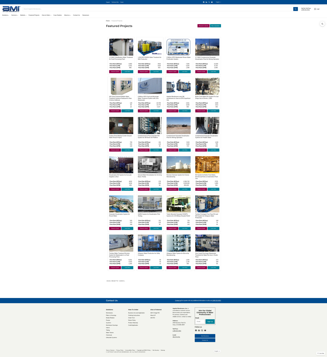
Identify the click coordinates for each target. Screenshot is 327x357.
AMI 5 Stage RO (155, 313)
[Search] (295, 9)
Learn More (127, 71)
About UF (153, 315)
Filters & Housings (111, 315)
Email (197, 318)
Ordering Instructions (134, 315)
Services (14, 15)
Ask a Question (215, 25)
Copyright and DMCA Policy (144, 350)
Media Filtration (110, 317)
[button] (322, 23)
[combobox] (158, 9)
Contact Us (76, 15)
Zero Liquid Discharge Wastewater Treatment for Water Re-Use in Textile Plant (206, 255)
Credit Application (133, 325)
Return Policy (132, 320)
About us (67, 15)
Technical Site (115, 2)
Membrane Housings (112, 325)
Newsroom (85, 15)
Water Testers (110, 332)
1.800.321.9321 (305, 9)
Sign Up (210, 321)
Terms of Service (110, 350)
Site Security (156, 350)
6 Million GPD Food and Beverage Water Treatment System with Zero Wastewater (148, 98)
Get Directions (205, 336)
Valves (108, 327)
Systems (108, 322)
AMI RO (152, 317)
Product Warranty (133, 322)
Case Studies (57, 15)
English (218, 2)
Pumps (108, 320)
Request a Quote (203, 25)
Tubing (108, 330)
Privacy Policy (119, 350)
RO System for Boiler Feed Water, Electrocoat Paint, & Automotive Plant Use (206, 176)
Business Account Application (136, 313)
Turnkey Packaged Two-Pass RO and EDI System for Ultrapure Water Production (206, 215)
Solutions (5, 15)
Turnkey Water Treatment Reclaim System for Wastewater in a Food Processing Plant (119, 255)
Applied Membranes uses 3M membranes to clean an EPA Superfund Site (178, 98)
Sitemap (163, 350)
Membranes (109, 313)
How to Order (46, 15)
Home (108, 21)
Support (108, 2)
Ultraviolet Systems (111, 337)
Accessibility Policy (130, 350)
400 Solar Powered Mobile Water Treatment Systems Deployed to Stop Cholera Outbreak (120, 98)
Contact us (178, 300)
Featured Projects (34, 15)
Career (121, 2)
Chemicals (109, 335)
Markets (22, 15)
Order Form (131, 317)
